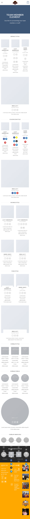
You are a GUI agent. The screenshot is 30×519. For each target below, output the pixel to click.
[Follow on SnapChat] (17, 54)
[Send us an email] (17, 58)
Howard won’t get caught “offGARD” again (17, 486)
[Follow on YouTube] (5, 481)
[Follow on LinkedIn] (17, 62)
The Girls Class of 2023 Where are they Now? (16, 477)
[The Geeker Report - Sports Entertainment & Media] (15, 2)
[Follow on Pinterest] (5, 60)
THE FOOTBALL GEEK (17, 470)
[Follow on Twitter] (6, 56)
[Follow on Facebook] (4, 56)
